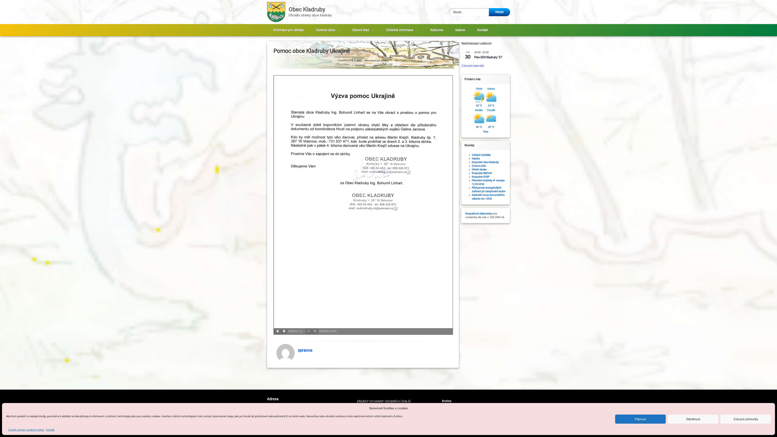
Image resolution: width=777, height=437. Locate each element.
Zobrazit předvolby (745, 419)
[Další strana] (284, 331)
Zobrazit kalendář (472, 65)
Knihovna (436, 30)
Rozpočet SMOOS (482, 173)
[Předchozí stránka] (278, 331)
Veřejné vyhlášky (481, 155)
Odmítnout (693, 419)
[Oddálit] (309, 331)
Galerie (460, 30)
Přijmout (640, 419)
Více (485, 131)
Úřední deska (479, 169)
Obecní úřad (360, 30)
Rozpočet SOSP (480, 176)
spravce (305, 350)
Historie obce (325, 30)
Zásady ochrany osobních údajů (26, 430)
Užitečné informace (399, 30)
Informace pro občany (288, 30)
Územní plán (479, 165)
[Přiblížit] (315, 331)
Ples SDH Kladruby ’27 (488, 57)
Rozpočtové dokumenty (478, 213)
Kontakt (50, 430)
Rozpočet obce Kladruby (485, 162)
